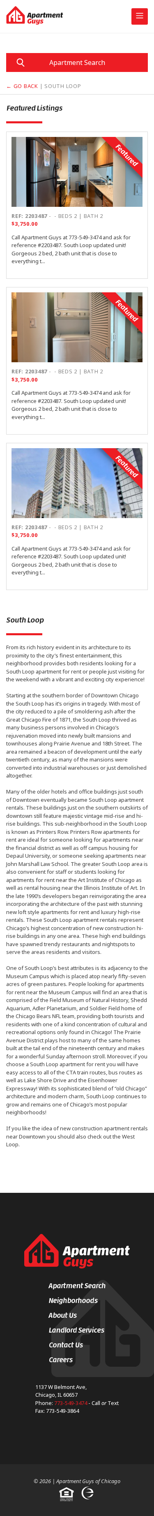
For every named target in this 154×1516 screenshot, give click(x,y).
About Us (62, 1315)
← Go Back (22, 86)
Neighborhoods (73, 1300)
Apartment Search (77, 62)
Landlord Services (76, 1330)
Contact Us (65, 1345)
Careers (60, 1359)
